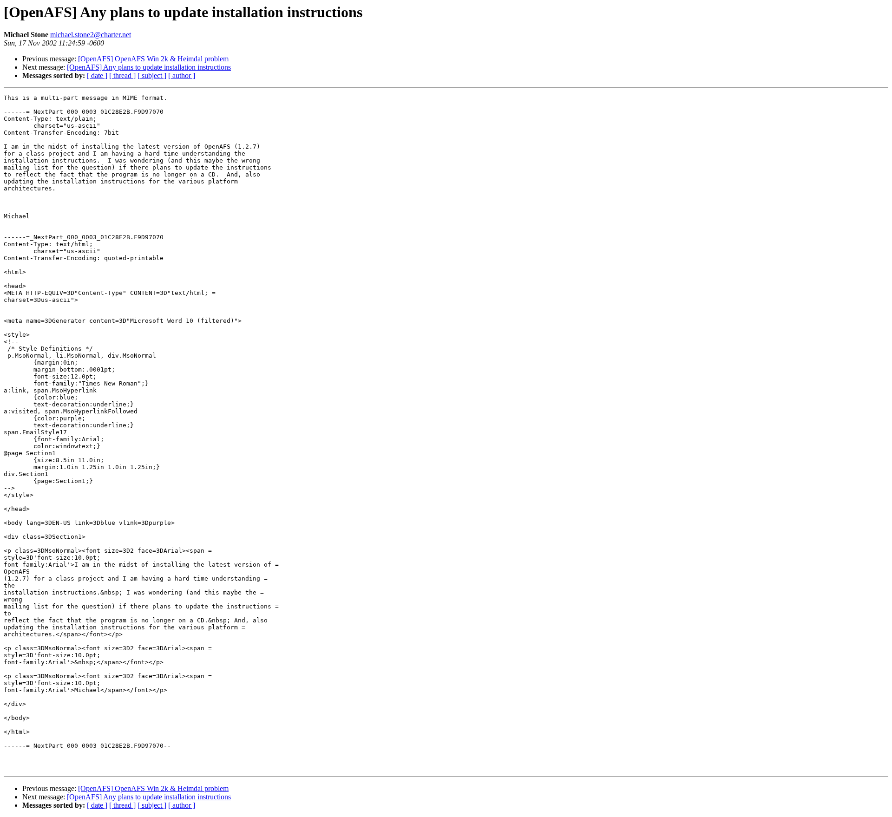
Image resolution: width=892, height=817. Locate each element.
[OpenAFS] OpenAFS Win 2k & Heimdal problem (153, 59)
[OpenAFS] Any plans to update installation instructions (149, 67)
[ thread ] (122, 75)
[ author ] (181, 75)
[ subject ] (152, 75)
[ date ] (97, 75)
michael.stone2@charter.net (90, 35)
